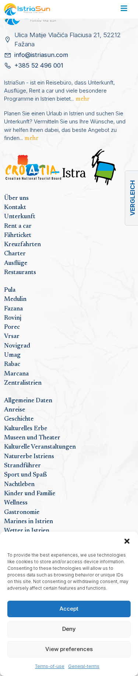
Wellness (16, 503)
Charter (15, 254)
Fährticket (17, 235)
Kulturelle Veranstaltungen (40, 447)
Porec (12, 327)
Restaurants (20, 273)
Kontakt (15, 208)
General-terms (83, 666)
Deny (69, 628)
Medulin (15, 299)
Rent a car (18, 226)
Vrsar (12, 336)
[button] (127, 540)
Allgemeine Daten (28, 401)
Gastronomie (21, 512)
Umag (12, 355)
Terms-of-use (49, 666)
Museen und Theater (32, 438)
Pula (9, 290)
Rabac (12, 364)
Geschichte (18, 419)
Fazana (13, 309)
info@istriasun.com (41, 54)
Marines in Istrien (28, 522)
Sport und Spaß (25, 475)
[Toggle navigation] (124, 9)
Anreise (14, 410)
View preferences (69, 649)
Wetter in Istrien (26, 531)
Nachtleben (19, 485)
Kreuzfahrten (22, 245)
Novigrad (17, 346)
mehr (82, 99)
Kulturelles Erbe (25, 429)
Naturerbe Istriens (29, 457)
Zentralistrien (23, 383)
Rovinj (12, 318)
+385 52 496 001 (38, 65)
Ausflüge (15, 263)
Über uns (16, 198)
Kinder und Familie (29, 494)
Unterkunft (19, 217)
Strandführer (22, 466)
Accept (69, 608)
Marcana (16, 374)
